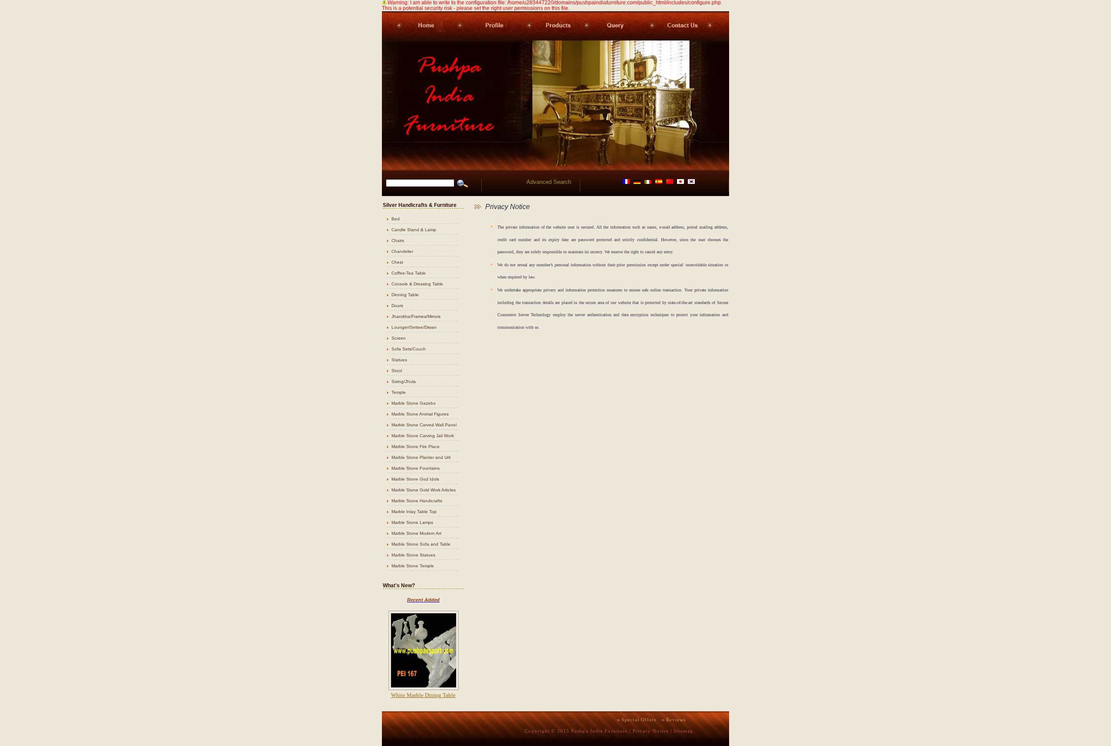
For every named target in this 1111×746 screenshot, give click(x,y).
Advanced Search (548, 182)
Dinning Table (405, 294)
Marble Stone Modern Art (416, 533)
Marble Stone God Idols (415, 479)
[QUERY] (615, 38)
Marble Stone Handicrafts (416, 500)
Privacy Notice (651, 730)
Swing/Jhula (403, 381)
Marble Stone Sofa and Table (420, 544)
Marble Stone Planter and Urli (420, 457)
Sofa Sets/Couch (408, 349)
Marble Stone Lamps (412, 522)
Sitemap (683, 730)
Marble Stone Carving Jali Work (422, 435)
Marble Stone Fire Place (415, 446)
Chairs (397, 240)
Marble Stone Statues (413, 555)
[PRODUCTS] (553, 38)
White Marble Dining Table (423, 695)
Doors (397, 305)
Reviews (676, 719)
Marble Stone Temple (412, 565)
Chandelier (402, 251)
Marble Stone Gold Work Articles (423, 490)
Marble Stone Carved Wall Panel (424, 424)
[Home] (419, 38)
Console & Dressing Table (417, 283)
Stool (396, 370)
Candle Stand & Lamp (413, 229)
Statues (399, 359)
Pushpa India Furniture (599, 730)
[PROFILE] (490, 38)
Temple (398, 392)
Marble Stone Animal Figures (420, 414)
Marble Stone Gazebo (413, 403)
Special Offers (638, 719)
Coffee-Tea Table (408, 273)
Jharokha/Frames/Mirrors (415, 316)
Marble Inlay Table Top (414, 511)
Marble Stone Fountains (415, 468)
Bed (395, 218)
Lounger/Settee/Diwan (414, 327)
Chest (397, 262)
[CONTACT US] (688, 38)
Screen (398, 338)
